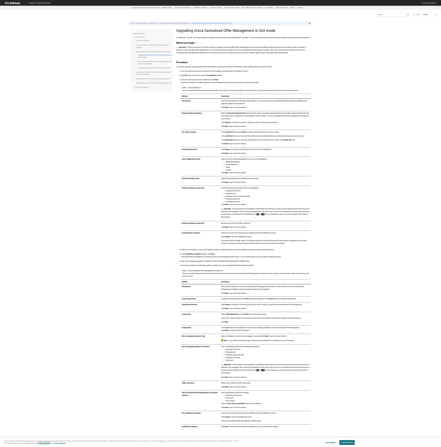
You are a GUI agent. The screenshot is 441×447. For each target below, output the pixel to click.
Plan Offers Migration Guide (252, 7)
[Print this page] (309, 23)
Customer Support (429, 3)
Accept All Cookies (347, 442)
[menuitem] (145, 7)
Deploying (153, 79)
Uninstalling (153, 83)
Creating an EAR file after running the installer (154, 68)
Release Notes (167, 7)
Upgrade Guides (216, 7)
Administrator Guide (231, 7)
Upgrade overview (142, 40)
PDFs (293, 7)
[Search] (408, 14)
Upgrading (174, 23)
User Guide (269, 7)
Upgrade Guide (153, 23)
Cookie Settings (330, 442)
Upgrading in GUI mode (211, 23)
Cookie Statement (43, 443)
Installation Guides (200, 7)
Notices (300, 7)
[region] (220, 442)
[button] (132, 33)
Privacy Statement (59, 443)
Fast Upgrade (142, 87)
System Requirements (183, 7)
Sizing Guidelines (282, 7)
